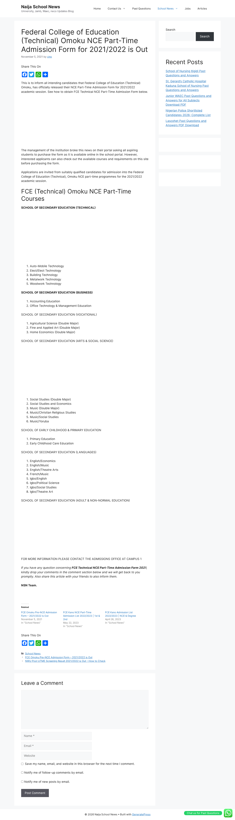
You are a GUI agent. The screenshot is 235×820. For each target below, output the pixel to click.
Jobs (188, 8)
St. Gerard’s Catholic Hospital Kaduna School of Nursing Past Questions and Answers (187, 85)
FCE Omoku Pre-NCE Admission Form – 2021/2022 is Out (58, 657)
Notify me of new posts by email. (47, 781)
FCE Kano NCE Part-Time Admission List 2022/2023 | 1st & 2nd (81, 616)
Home (97, 8)
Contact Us (114, 8)
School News (166, 8)
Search (170, 29)
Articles (202, 8)
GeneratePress (141, 814)
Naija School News (40, 6)
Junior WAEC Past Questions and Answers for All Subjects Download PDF (188, 100)
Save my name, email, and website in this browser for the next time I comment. (80, 764)
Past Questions (141, 8)
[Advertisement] (84, 122)
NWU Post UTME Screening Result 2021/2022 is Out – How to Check (65, 660)
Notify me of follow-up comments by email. (54, 772)
